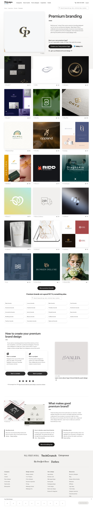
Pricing (27, 484)
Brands (16, 8)
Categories (19, 2)
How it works (26, 2)
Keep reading (13, 436)
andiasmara (66, 249)
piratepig (65, 150)
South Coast (7, 421)
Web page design (51, 479)
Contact (6, 476)
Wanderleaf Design (9, 150)
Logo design (50, 474)
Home (5, 8)
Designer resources (73, 491)
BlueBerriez (8, 183)
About (5, 474)
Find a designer (35, 2)
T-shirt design (51, 486)
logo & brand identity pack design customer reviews (32, 384)
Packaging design (52, 484)
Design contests (29, 474)
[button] (91, 499)
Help (70, 496)
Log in (87, 2)
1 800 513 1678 (80, 2)
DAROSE (27, 425)
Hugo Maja (66, 117)
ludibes (43, 53)
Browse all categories (52, 491)
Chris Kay (37, 117)
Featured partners (73, 493)
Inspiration (43, 2)
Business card (51, 476)
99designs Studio (30, 486)
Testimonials (7, 484)
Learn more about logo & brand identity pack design (71, 378)
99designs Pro (29, 488)
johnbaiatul (66, 216)
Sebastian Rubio (67, 282)
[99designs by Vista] (8, 2)
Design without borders (74, 479)
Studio (49, 2)
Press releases (7, 479)
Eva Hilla (58, 376)
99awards (71, 481)
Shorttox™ (37, 183)
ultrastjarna (66, 85)
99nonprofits (7, 486)
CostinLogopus (67, 183)
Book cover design (52, 488)
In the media (7, 481)
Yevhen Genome (38, 282)
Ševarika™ (8, 85)
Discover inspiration (30, 481)
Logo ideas (71, 486)
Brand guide (50, 481)
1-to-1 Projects (29, 476)
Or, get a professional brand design (60, 51)
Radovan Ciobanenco (39, 216)
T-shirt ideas (72, 488)
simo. (7, 282)
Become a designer (73, 474)
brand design (69, 32)
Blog (70, 476)
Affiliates (71, 484)
